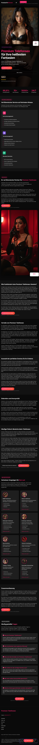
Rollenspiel (3, 725)
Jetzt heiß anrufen (7, 67)
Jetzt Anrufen (6, 205)
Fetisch (2, 727)
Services (3, 722)
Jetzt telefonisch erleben (8, 313)
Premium (7, 2)
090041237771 (8, 715)
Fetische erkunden (24, 465)
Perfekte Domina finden (8, 388)
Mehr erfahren (19, 72)
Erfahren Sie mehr (6, 509)
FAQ (2, 723)
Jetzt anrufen (6, 609)
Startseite (3, 718)
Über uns (3, 720)
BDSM (2, 729)
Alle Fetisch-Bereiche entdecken (10, 465)
